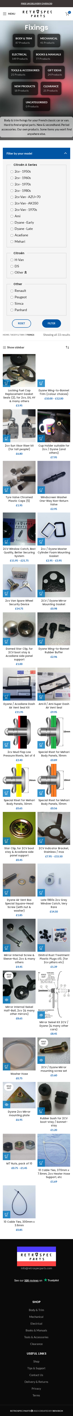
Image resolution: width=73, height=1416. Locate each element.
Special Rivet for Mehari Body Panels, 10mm (53, 802)
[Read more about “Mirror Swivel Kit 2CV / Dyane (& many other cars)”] (41, 1015)
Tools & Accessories (36, 1337)
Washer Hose (19, 1074)
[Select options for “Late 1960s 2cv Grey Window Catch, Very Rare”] (41, 893)
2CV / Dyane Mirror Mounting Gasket (53, 602)
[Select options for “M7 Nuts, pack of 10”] (6, 1156)
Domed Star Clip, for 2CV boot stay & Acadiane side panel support (19, 654)
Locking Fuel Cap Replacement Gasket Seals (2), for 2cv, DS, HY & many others (19, 396)
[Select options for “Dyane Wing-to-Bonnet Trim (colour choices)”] (41, 383)
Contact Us (36, 1375)
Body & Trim (17, 335)
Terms (36, 1395)
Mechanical (36, 1316)
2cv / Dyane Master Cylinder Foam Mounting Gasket (54, 552)
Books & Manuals (36, 1330)
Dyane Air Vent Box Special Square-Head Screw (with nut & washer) (19, 905)
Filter (51, 323)
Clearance (36, 1344)
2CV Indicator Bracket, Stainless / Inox (54, 850)
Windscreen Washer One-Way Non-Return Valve (53, 501)
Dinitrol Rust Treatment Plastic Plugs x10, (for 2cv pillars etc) (53, 958)
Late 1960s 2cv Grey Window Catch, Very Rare (54, 903)
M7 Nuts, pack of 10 (19, 1163)
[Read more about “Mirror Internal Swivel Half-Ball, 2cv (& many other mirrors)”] (6, 1000)
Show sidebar (15, 347)
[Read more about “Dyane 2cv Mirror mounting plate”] (6, 1104)
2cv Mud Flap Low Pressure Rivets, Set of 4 (19, 753)
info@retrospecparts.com (36, 1268)
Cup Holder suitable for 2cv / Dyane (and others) (53, 449)
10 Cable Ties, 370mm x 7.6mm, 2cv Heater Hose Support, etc (54, 1173)
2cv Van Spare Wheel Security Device (19, 602)
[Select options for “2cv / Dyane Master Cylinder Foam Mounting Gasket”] (41, 541)
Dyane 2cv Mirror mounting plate (19, 1113)
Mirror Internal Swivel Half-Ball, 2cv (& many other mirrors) (19, 1010)
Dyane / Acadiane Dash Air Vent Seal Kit (19, 705)
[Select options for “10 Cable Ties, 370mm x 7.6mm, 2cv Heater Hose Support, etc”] (41, 1163)
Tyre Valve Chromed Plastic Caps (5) (19, 499)
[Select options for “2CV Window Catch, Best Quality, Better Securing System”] (6, 541)
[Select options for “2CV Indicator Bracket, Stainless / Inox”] (41, 841)
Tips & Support (36, 1368)
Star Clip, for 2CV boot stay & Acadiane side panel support (19, 852)
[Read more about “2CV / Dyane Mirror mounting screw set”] (41, 1060)
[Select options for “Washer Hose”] (6, 1066)
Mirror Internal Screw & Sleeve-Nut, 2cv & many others (19, 958)
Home (6, 335)
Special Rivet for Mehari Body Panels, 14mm (19, 802)
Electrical (36, 1323)
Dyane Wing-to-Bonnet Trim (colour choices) (54, 392)
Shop (36, 1361)
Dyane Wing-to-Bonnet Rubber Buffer (54, 650)
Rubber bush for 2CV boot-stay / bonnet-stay (54, 1122)
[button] (6, 383)
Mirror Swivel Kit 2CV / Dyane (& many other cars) (53, 1025)
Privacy (36, 1388)
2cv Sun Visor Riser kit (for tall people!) (19, 447)
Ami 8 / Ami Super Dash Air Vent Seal (54, 705)
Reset (21, 323)
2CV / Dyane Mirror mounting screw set (54, 1069)
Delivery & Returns (36, 1381)
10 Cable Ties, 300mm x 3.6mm (19, 1223)
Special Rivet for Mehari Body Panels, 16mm (53, 753)
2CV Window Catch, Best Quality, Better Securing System (19, 552)
